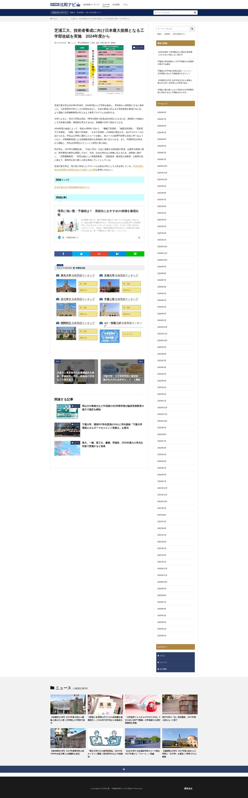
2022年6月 (161, 448)
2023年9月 (161, 347)
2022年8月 (161, 434)
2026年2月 (161, 152)
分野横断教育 (84, 42)
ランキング (127, 334)
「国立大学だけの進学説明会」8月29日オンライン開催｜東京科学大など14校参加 (105, 754)
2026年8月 (161, 112)
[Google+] (99, 253)
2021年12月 (162, 488)
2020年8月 (161, 595)
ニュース (106, 4)
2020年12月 (162, 568)
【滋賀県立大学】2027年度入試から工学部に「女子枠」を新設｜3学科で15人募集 (179, 754)
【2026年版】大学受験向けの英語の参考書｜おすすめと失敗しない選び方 (174, 53)
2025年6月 (161, 206)
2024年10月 (162, 260)
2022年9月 (161, 427)
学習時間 (80, 12)
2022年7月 (161, 441)
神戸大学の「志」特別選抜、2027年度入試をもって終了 (179, 718)
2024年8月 (161, 273)
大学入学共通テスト (93, 12)
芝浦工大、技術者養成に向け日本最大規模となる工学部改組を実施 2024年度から (100, 19)
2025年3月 (161, 226)
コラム (125, 4)
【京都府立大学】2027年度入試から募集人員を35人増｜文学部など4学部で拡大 (174, 81)
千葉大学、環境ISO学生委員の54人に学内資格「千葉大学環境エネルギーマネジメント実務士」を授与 (112, 426)
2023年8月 (161, 354)
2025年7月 (161, 199)
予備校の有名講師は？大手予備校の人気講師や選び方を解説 (175, 62)
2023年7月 (161, 360)
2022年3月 (161, 468)
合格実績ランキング (91, 4)
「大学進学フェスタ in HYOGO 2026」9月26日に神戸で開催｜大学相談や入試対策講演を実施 (142, 720)
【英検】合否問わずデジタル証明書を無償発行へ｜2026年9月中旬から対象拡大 (105, 718)
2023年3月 (161, 387)
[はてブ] (117, 253)
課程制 (113, 42)
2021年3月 (161, 548)
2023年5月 (161, 374)
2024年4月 (161, 300)
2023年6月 (161, 367)
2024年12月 (162, 246)
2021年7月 (161, 521)
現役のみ (83, 290)
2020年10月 (162, 582)
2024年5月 (161, 293)
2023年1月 (161, 401)
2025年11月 (162, 173)
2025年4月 (161, 220)
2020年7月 (161, 602)
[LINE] (135, 253)
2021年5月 (161, 535)
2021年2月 (161, 555)
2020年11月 (162, 575)
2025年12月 (162, 166)
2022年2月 (161, 474)
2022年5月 (161, 454)
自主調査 (116, 4)
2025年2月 (161, 233)
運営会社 (188, 788)
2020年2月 (161, 635)
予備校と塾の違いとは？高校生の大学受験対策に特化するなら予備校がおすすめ (175, 90)
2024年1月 (161, 320)
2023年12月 (162, 327)
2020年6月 (161, 609)
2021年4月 (161, 542)
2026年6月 (161, 126)
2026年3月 (161, 146)
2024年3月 (161, 307)
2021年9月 (161, 508)
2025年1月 (161, 240)
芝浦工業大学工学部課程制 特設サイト (72, 187)
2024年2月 (161, 313)
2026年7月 (161, 119)
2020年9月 (161, 588)
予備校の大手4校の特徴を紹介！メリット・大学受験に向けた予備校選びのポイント (175, 72)
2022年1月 (161, 481)
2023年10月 (162, 340)
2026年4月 (161, 139)
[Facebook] (63, 253)
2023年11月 (162, 334)
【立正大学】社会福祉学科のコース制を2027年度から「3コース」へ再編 (142, 752)
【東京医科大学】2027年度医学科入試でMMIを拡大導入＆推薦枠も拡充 (67, 752)
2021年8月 (161, 515)
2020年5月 (161, 615)
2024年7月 (161, 280)
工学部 (92, 42)
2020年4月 (161, 622)
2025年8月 (161, 193)
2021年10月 (162, 501)
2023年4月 (161, 381)
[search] (195, 12)
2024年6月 (161, 287)
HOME (55, 18)
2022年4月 (161, 461)
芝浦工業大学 (105, 42)
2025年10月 (162, 179)
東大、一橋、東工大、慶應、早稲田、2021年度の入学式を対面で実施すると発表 (112, 444)
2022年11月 (162, 414)
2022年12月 (162, 407)
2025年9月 (161, 186)
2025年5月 (161, 213)
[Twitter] (81, 253)
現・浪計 (83, 284)
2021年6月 (161, 528)
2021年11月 (162, 495)
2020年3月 (161, 629)
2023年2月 (161, 394)
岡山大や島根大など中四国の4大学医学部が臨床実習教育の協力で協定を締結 (113, 407)
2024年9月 (161, 266)
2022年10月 (162, 421)
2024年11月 (162, 253)
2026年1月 (161, 159)
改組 (97, 42)
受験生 (72, 12)
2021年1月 (161, 562)
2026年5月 (161, 132)
